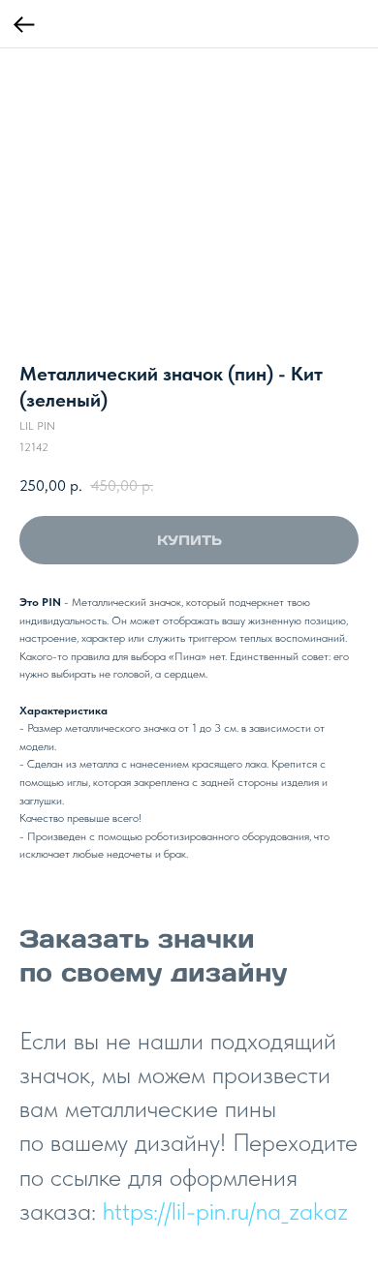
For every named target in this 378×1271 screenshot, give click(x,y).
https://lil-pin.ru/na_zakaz (225, 1210)
